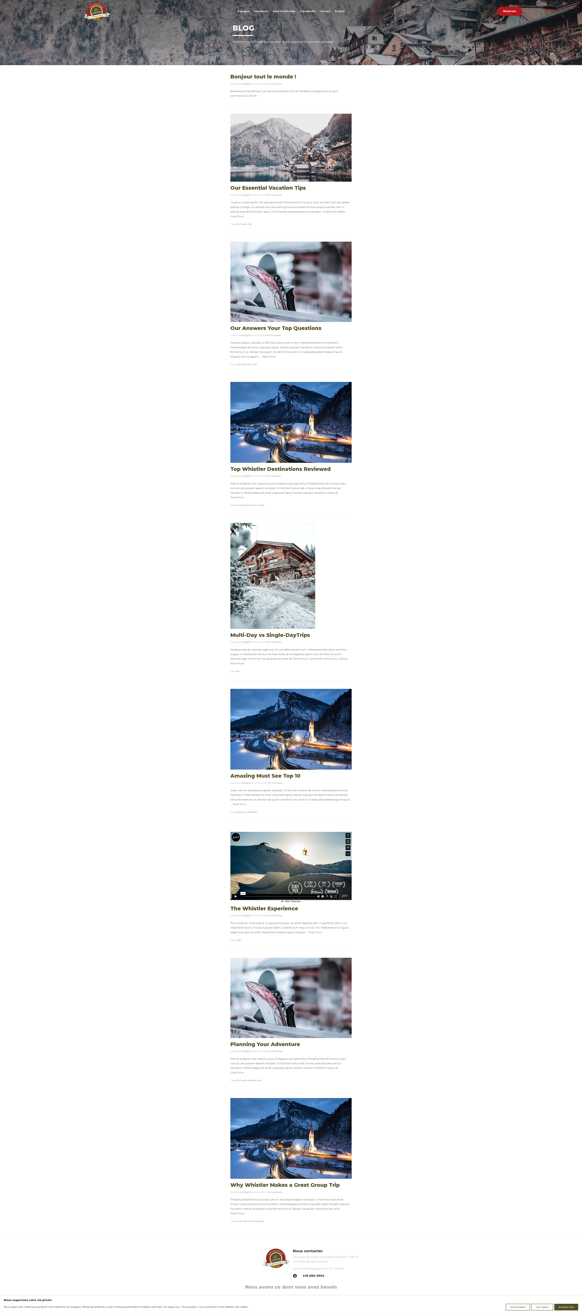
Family (239, 1221)
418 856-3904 (313, 1276)
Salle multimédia (284, 11)
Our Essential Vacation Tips (268, 188)
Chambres (261, 11)
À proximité (307, 11)
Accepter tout (566, 1307)
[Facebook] (295, 1275)
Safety (261, 505)
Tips (250, 224)
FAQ (238, 364)
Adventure (241, 812)
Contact (325, 11)
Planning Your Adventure (265, 1044)
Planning (252, 1080)
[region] (291, 1304)
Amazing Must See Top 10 (265, 776)
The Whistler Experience (264, 908)
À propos (243, 11)
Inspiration (252, 812)
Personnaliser (518, 1307)
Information (241, 224)
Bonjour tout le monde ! (263, 76)
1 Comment (275, 84)
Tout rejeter (542, 1307)
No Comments (274, 195)
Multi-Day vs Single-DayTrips (270, 635)
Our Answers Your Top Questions (275, 328)
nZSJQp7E (246, 84)
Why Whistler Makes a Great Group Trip (285, 1185)
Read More (237, 216)
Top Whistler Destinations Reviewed (280, 469)
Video (239, 940)
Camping (240, 505)
